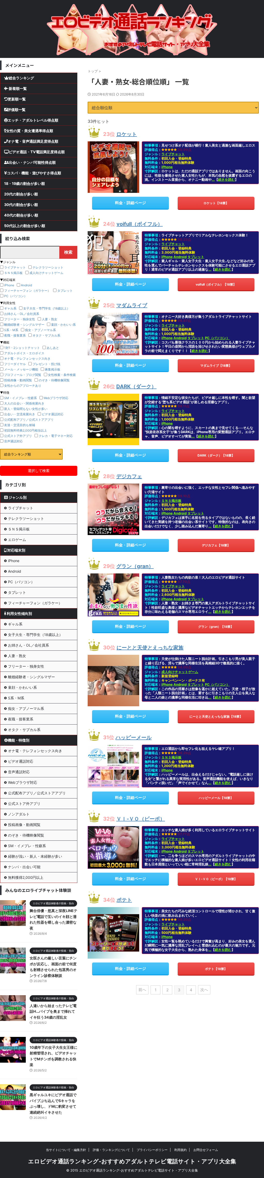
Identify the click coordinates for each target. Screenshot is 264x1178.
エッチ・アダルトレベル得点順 (33, 120)
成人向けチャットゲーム (179, 672)
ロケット (126, 134)
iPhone (167, 167)
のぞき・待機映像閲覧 (54, 380)
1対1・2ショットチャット (22, 348)
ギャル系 (10, 308)
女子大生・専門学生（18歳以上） (46, 308)
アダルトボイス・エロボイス (24, 353)
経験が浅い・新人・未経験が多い (35, 856)
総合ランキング (21, 78)
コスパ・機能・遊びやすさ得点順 (34, 173)
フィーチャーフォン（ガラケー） (27, 291)
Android (180, 257)
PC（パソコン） (217, 338)
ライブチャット (173, 154)
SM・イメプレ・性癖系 (20, 398)
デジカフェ (129, 476)
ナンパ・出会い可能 (24, 867)
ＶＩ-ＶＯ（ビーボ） (140, 819)
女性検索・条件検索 (62, 375)
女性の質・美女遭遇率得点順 (29, 130)
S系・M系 (11, 330)
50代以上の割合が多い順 (24, 225)
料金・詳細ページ (130, 202)
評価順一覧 (16, 109)
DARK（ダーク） (136, 386)
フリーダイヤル (15, 364)
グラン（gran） (135, 566)
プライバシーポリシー (152, 1150)
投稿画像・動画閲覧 (18, 380)
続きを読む (226, 179)
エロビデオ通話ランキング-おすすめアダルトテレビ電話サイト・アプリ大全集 (132, 1161)
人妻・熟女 (49, 319)
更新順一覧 (17, 99)
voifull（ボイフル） (140, 224)
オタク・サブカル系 (46, 335)
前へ (142, 989)
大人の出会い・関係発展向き (24, 403)
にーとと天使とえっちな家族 (150, 647)
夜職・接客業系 (15, 335)
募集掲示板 (52, 369)
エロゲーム (17, 539)
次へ (204, 989)
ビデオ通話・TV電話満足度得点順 (37, 152)
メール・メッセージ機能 (21, 369)
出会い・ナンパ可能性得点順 (32, 162)
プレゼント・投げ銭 (46, 364)
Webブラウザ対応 (56, 398)
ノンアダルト (19, 814)
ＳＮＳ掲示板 (171, 500)
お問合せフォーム (205, 1150)
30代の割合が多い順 (21, 204)
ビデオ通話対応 (52, 414)
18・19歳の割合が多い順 (24, 183)
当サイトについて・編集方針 (66, 1150)
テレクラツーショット (47, 267)
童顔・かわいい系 (63, 324)
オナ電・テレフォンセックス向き (27, 358)
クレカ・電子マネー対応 (56, 436)
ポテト (124, 900)
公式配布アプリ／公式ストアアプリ (29, 420)
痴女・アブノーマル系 (40, 330)
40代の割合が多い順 (21, 215)
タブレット (195, 257)
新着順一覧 (18, 88)
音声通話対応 (13, 441)
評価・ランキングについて (111, 1150)
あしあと (53, 348)
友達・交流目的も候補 (19, 425)
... (213, 179)
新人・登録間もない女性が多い (25, 409)
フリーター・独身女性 (19, 319)
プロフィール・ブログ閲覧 (22, 375)
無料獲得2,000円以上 (25, 877)
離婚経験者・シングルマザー (24, 324)
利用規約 (180, 1150)
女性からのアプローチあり (22, 386)
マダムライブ (131, 305)
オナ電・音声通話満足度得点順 (33, 141)
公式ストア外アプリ (18, 436)
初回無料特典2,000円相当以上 (25, 430)
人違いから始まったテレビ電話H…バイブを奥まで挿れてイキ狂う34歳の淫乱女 (53, 1011)
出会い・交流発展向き (19, 414)
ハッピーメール (134, 737)
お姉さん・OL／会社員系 (21, 314)
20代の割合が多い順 (21, 194)
